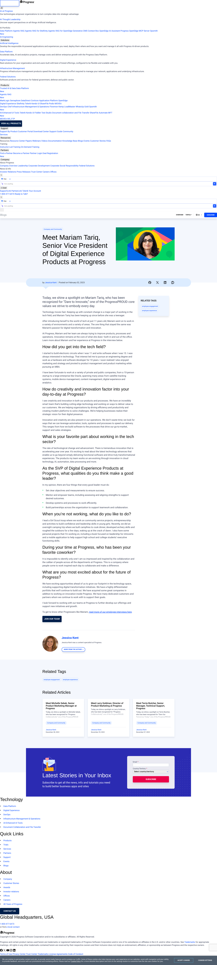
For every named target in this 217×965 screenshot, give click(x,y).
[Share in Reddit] (173, 282)
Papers (28, 141)
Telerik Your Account (31, 191)
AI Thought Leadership (10, 19)
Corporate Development (39, 166)
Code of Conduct (75, 954)
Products (5, 85)
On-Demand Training (30, 147)
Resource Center (17, 141)
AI (2, 8)
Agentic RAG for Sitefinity (36, 31)
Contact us (10, 911)
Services (4, 134)
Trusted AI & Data (8, 88)
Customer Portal (25, 131)
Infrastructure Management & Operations (30, 107)
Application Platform (48, 100)
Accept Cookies (184, 960)
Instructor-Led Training (10, 147)
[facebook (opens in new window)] (1, 951)
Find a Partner (6, 153)
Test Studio (46, 113)
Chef (9, 107)
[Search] (1, 175)
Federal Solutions (8, 77)
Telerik (28, 103)
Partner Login (36, 153)
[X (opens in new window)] (4, 951)
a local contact (13, 927)
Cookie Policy (76, 961)
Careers (46, 172)
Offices (53, 172)
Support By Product (9, 131)
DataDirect (25, 100)
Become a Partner (21, 153)
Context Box (93, 31)
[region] (108, 960)
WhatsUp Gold (82, 107)
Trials (5, 845)
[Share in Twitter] (157, 282)
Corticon (35, 100)
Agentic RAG (19, 31)
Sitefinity (20, 103)
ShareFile (44, 103)
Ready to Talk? (21, 194)
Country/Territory (139, 769)
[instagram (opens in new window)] (11, 951)
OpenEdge (63, 100)
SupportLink (5, 191)
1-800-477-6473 (7, 194)
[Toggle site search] (1, 197)
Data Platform (6, 31)
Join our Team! (52, 619)
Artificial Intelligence (9, 43)
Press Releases (24, 172)
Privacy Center (19, 954)
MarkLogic (5, 100)
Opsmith (79, 32)
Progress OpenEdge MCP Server (134, 31)
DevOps (3, 107)
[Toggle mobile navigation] (2, 210)
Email (135, 762)
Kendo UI (35, 103)
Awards (6, 887)
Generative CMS (80, 31)
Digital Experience (8, 60)
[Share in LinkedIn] (165, 282)
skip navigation (9, 3)
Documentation (55, 141)
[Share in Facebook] (150, 282)
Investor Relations (8, 172)
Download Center (41, 131)
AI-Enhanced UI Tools (9, 113)
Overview (179, 215)
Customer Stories (98, 141)
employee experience (149, 311)
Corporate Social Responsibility (64, 166)
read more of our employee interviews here (110, 612)
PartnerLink (16, 191)
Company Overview (8, 166)
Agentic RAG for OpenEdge (60, 31)
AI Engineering (6, 37)
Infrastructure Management (12, 68)
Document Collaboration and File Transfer (22, 827)
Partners (5, 150)
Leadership (23, 166)
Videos (44, 141)
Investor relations (11, 891)
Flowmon (54, 107)
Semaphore (15, 100)
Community (68, 131)
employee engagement (150, 306)
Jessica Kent (51, 282)
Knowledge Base (69, 141)
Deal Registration (29, 155)
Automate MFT (56, 114)
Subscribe (211, 215)
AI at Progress (6, 11)
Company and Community (53, 229)
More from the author (73, 649)
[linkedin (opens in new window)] (14, 951)
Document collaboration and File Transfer (70, 113)
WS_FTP (11, 119)
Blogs (80, 141)
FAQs (108, 141)
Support (4, 128)
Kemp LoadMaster (67, 107)
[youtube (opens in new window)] (8, 951)
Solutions (5, 40)
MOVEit (58, 103)
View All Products (11, 123)
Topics (188, 215)
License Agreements (58, 954)
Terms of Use (6, 954)
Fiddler (38, 113)
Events (87, 141)
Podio (51, 103)
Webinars (36, 141)
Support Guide (55, 131)
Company (5, 159)
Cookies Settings (205, 960)
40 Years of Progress (12, 904)
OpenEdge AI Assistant (109, 31)
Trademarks (189, 942)
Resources (6, 138)
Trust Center (36, 172)
